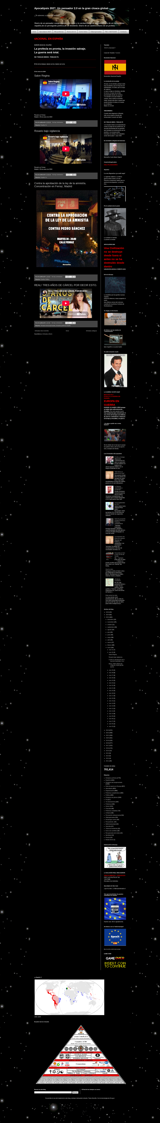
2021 (107, 735)
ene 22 (111, 685)
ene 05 (111, 724)
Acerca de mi (71, 32)
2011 (107, 761)
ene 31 (111, 650)
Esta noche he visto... (112, 595)
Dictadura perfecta (61, 325)
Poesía (108, 837)
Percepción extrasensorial (113, 815)
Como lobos (83, 32)
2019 (107, 740)
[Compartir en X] (71, 122)
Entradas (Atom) (47, 334)
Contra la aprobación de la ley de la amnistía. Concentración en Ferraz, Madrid (60, 185)
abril (108, 640)
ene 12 (111, 708)
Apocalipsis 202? (45, 32)
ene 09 (111, 716)
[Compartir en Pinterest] (75, 122)
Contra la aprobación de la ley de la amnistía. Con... (117, 660)
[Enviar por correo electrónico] (67, 122)
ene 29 (111, 670)
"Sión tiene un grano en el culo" (120, 472)
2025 (107, 614)
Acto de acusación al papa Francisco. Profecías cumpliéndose (120, 521)
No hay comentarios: (58, 122)
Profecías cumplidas (112, 811)
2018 (107, 743)
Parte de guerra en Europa (113, 786)
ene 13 (111, 706)
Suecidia (108, 826)
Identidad (108, 835)
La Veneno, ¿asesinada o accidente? (119, 488)
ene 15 (111, 701)
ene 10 (111, 713)
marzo (109, 642)
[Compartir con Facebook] (73, 122)
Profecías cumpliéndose (113, 793)
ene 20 (111, 690)
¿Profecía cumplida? (118, 579)
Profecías (108, 804)
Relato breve (109, 839)
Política (47, 279)
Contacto (123, 32)
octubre (109, 624)
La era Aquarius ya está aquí (114, 173)
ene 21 (111, 688)
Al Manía (108, 813)
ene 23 (111, 683)
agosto (109, 629)
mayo (109, 637)
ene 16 (111, 698)
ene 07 (111, 721)
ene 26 (111, 678)
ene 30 (111, 652)
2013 (107, 756)
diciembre (110, 619)
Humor (108, 806)
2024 (107, 617)
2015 (107, 750)
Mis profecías (59, 32)
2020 (107, 738)
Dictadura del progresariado (48, 325)
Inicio (34, 32)
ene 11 (111, 711)
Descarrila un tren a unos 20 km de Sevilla (120, 554)
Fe (46, 125)
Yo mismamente (110, 802)
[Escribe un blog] (69, 122)
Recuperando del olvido (113, 833)
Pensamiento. (110, 822)
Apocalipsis (109, 788)
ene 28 (111, 672)
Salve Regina (42, 75)
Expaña (43, 125)
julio (108, 632)
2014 (107, 753)
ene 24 (111, 680)
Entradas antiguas (91, 331)
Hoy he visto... (110, 569)
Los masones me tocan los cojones (120, 537)
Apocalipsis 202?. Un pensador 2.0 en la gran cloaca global (71, 8)
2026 (107, 612)
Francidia (108, 808)
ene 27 (111, 675)
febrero (109, 645)
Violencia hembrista (111, 828)
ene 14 (111, 703)
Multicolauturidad (111, 824)
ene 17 (111, 695)
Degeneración (110, 790)
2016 (107, 748)
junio (109, 635)
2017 (107, 745)
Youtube (117, 53)
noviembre (110, 622)
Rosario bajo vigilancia (47, 130)
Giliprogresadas (96, 32)
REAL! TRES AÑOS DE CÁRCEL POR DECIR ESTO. (65, 285)
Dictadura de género (112, 797)
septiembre (110, 627)
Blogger (112, 1098)
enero (109, 647)
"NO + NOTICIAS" (111, 32)
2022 (107, 733)
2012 (107, 758)
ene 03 (111, 726)
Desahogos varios (111, 819)
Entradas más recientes (42, 331)
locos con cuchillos (111, 830)
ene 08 (111, 718)
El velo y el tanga (120, 457)
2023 (107, 730)
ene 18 (111, 693)
